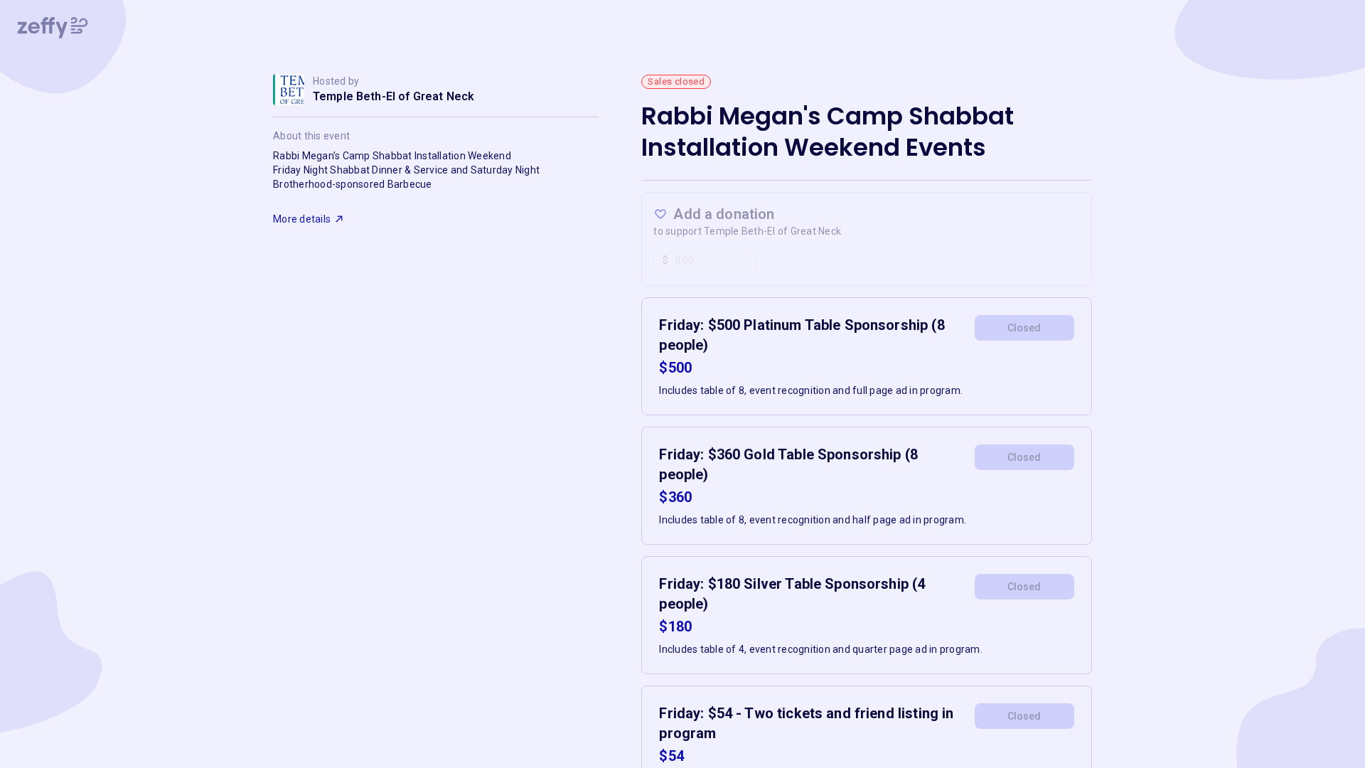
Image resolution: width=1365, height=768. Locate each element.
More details (302, 219)
